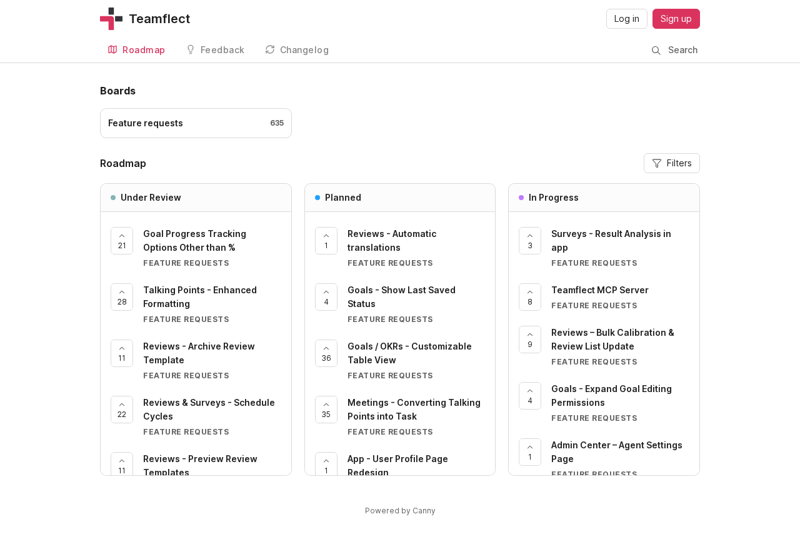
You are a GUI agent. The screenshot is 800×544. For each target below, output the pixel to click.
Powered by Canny (400, 510)
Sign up (676, 18)
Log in (626, 18)
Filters (679, 163)
